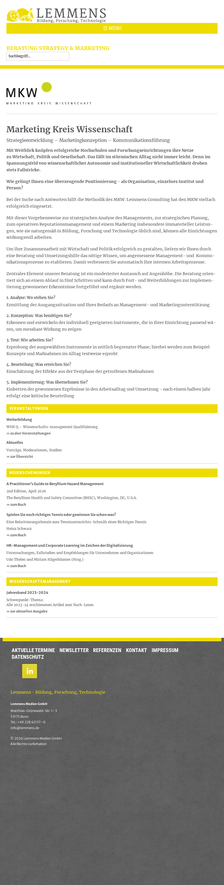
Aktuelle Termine (33, 650)
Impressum (165, 650)
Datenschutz (28, 657)
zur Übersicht (19, 456)
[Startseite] (56, 15)
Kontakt (136, 650)
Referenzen (107, 650)
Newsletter (74, 650)
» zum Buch (16, 504)
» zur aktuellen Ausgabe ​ (27, 611)
